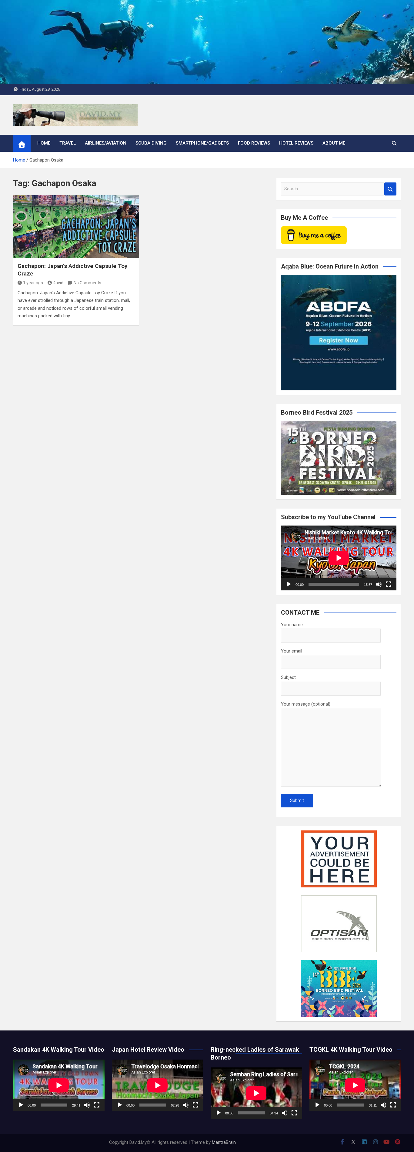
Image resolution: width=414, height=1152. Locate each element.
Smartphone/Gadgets (202, 143)
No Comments (87, 282)
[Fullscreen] (389, 584)
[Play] (289, 584)
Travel (67, 143)
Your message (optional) (305, 704)
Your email (291, 651)
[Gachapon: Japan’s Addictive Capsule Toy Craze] (76, 226)
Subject (288, 677)
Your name (292, 624)
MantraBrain (224, 1142)
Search (390, 188)
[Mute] (379, 584)
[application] (338, 558)
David (58, 282)
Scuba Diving (151, 143)
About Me (333, 143)
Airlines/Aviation (105, 143)
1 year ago (33, 282)
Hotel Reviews (296, 143)
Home (43, 143)
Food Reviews (254, 143)
